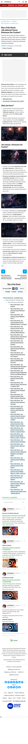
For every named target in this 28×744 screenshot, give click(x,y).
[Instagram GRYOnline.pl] (8, 682)
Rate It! (22, 288)
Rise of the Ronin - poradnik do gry (9, 23)
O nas (5, 692)
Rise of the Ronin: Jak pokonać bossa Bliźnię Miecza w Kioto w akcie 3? (17, 471)
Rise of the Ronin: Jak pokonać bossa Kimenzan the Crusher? (17, 354)
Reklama (5, 698)
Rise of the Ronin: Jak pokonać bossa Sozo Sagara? (16, 477)
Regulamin (10, 692)
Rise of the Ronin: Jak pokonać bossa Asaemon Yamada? (17, 402)
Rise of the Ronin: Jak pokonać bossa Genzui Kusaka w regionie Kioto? (17, 429)
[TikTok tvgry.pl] (11, 687)
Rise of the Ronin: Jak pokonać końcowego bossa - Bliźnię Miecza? (18, 491)
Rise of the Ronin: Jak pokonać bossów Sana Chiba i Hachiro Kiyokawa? (18, 396)
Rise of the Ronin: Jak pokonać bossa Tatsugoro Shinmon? (17, 390)
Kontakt (19, 698)
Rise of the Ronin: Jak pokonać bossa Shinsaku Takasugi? (17, 348)
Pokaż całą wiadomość (8, 525)
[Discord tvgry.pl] (17, 687)
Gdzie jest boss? (7, 99)
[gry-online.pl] (7, 2)
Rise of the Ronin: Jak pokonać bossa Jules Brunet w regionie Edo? (18, 384)
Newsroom (11, 5)
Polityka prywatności (9, 695)
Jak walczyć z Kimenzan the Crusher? (13, 101)
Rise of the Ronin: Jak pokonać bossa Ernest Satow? (16, 465)
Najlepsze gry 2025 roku (10, 672)
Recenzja (20, 291)
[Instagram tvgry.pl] (14, 687)
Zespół (10, 698)
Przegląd (7, 291)
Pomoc (23, 698)
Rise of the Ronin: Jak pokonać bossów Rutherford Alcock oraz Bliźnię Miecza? (18, 372)
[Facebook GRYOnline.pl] (6, 682)
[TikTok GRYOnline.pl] (14, 682)
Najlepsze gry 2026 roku (14, 669)
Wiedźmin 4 (21, 672)
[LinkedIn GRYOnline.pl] (19, 682)
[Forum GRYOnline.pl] (22, 682)
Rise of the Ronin (14, 284)
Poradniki (14, 21)
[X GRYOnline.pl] (11, 682)
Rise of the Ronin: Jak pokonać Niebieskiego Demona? (16, 360)
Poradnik (14, 291)
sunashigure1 (10, 508)
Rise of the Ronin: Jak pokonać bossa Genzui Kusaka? (16, 342)
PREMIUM (4, 5)
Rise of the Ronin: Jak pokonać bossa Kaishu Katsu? (16, 378)
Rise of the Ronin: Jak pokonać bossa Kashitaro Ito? (17, 459)
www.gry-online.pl (5, 21)
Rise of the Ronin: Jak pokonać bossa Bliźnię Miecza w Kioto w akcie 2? (17, 435)
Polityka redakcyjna (19, 692)
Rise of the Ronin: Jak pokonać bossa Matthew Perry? (17, 316)
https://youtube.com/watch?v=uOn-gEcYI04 (13, 515)
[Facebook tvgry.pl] (19, 687)
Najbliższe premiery (14, 674)
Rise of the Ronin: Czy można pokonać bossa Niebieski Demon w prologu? (18, 322)
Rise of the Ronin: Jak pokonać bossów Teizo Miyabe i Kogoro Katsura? (17, 424)
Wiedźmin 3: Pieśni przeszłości (14, 667)
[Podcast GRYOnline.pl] (17, 682)
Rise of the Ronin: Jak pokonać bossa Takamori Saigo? (17, 446)
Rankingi (20, 5)
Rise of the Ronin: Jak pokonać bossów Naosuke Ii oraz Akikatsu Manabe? (18, 366)
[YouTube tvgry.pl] (8, 687)
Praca (14, 698)
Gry (16, 5)
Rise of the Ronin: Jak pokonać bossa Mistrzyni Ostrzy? (17, 310)
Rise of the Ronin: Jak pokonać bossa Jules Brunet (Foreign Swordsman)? (18, 336)
